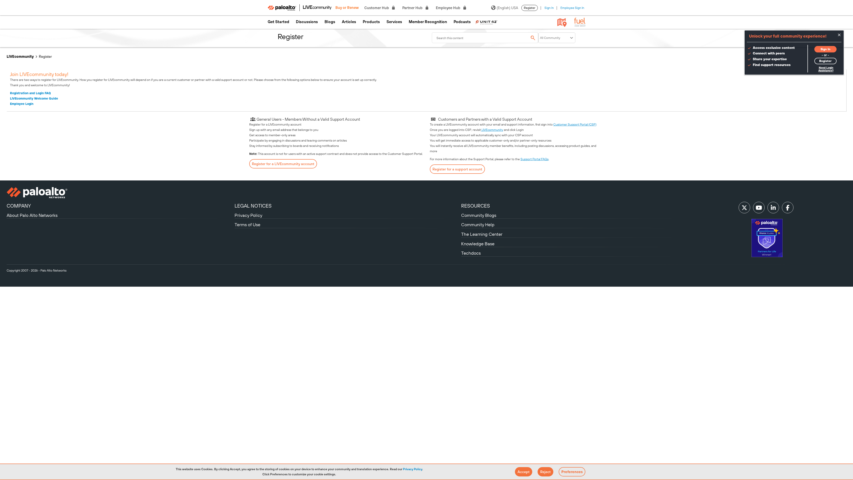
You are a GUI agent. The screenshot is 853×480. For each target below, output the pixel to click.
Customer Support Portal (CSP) (574, 124)
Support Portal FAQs (534, 159)
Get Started (278, 22)
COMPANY (19, 206)
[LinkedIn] (773, 207)
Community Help (477, 224)
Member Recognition (428, 22)
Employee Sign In (572, 8)
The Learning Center (481, 234)
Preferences (572, 472)
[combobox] (485, 37)
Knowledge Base (477, 243)
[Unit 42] (486, 22)
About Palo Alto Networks (32, 215)
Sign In (549, 8)
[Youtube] (759, 207)
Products (371, 22)
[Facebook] (787, 207)
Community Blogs (478, 215)
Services (394, 22)
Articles (349, 22)
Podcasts (462, 22)
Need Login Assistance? (825, 69)
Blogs (330, 22)
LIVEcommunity (20, 56)
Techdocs (471, 253)
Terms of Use (247, 224)
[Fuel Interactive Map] (562, 22)
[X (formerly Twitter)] (744, 207)
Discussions (307, 22)
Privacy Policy (412, 469)
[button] (523, 471)
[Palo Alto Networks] (120, 192)
